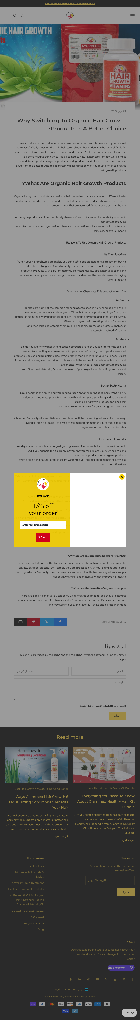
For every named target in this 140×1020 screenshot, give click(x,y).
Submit (42, 537)
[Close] (122, 477)
